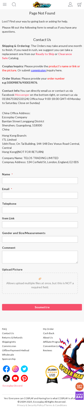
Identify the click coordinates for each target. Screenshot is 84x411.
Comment (8, 247)
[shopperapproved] (52, 374)
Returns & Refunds (12, 337)
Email (6, 189)
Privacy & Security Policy (30, 405)
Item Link (8, 218)
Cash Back (48, 333)
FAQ (4, 328)
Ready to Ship (45, 54)
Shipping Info (9, 341)
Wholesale (8, 354)
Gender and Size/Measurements (23, 233)
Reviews (47, 350)
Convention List (51, 346)
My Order (48, 328)
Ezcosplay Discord (12, 385)
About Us (48, 337)
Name (6, 174)
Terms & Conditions (56, 405)
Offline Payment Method (15, 350)
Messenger (22, 94)
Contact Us (8, 333)
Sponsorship (8, 358)
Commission (9, 346)
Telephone (9, 203)
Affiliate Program (52, 341)
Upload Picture (12, 269)
